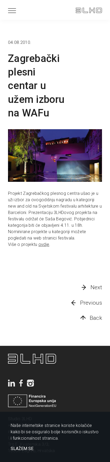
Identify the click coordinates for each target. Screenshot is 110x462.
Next (96, 287)
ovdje (43, 244)
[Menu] (12, 10)
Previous (91, 303)
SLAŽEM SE (22, 448)
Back (96, 318)
